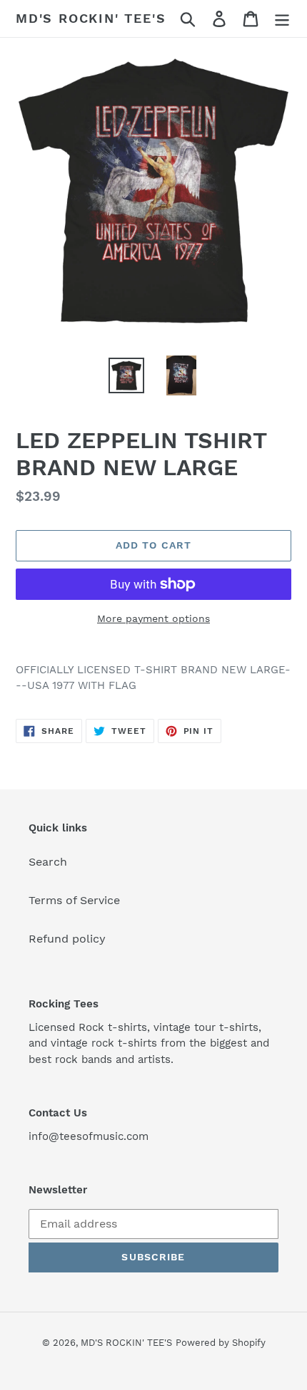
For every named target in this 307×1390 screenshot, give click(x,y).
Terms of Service (74, 900)
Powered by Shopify (221, 1342)
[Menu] (282, 19)
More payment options (153, 618)
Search (48, 861)
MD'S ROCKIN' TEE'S (91, 18)
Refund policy (67, 938)
